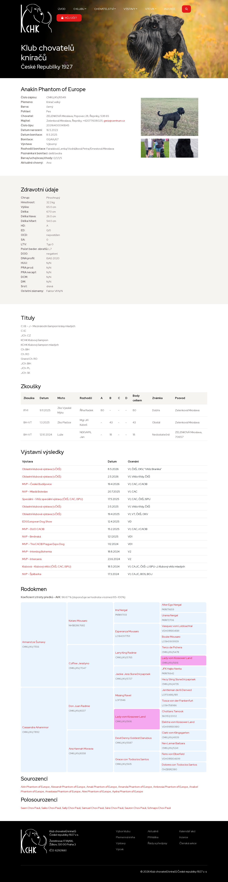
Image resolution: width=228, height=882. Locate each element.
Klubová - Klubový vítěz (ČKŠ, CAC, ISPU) (46, 566)
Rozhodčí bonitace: (33, 148)
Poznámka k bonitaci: (34, 153)
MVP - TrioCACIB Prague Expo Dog (43, 544)
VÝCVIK (149, 9)
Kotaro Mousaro (78, 620)
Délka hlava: (28, 216)
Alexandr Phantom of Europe (68, 787)
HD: (23, 225)
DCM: (24, 277)
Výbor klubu (123, 831)
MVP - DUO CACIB (33, 529)
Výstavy (121, 843)
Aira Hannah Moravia (81, 748)
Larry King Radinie (126, 652)
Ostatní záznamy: (32, 291)
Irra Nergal (121, 610)
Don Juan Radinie (79, 706)
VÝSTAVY (129, 9)
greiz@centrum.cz (114, 120)
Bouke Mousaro (171, 636)
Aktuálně (153, 831)
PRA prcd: (27, 267)
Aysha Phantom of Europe (127, 791)
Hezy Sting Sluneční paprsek (179, 679)
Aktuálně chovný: (32, 162)
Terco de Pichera (172, 647)
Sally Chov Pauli (71, 808)
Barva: (25, 106)
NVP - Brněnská (31, 536)
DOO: (24, 253)
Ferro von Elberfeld (173, 754)
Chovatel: (27, 116)
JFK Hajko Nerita (172, 668)
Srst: (24, 286)
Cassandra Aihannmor (35, 727)
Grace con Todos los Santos (132, 759)
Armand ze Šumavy (33, 642)
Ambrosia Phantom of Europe (170, 787)
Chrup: (25, 197)
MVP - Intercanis (32, 559)
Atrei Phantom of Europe (96, 791)
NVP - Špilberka (31, 574)
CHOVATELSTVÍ (104, 9)
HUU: (24, 263)
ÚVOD (61, 9)
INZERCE (169, 9)
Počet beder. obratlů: (34, 249)
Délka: (25, 211)
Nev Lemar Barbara (173, 743)
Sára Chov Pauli (114, 808)
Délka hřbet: (29, 221)
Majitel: (25, 120)
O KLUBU (78, 9)
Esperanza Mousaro (127, 631)
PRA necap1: (29, 272)
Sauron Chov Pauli (135, 808)
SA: (23, 239)
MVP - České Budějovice (37, 484)
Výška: (25, 207)
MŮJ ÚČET (70, 17)
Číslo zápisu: (29, 97)
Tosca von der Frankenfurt (177, 700)
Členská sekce (188, 843)
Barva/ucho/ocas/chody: (37, 158)
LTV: (24, 244)
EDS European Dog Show (37, 521)
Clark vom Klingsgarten (175, 732)
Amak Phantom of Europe (101, 787)
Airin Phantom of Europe (35, 787)
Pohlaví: (26, 111)
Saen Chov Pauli (30, 808)
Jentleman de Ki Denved (177, 690)
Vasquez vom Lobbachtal (177, 626)
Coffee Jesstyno (79, 663)
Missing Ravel (123, 695)
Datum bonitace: (32, 134)
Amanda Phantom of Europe (135, 787)
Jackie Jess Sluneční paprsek (132, 674)
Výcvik (120, 849)
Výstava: (26, 144)
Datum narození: (31, 130)
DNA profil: (28, 258)
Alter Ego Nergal (171, 604)
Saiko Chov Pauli (51, 808)
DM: (23, 281)
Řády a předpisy (157, 843)
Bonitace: (27, 139)
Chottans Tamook (172, 711)
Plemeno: (27, 102)
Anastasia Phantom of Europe (63, 791)
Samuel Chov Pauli (93, 808)
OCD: (24, 235)
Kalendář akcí (187, 831)
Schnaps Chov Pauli (159, 808)
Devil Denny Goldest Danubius (133, 738)
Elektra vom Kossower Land (178, 722)
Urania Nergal (170, 615)
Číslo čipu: (27, 125)
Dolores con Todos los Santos (179, 764)
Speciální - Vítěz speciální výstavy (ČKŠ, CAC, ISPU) (52, 499)
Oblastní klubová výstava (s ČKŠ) (41, 469)
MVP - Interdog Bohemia (37, 551)
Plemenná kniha (125, 837)
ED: (23, 230)
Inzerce (183, 837)
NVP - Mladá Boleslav (35, 491)
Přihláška (153, 837)
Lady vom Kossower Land (130, 716)
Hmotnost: (28, 202)
